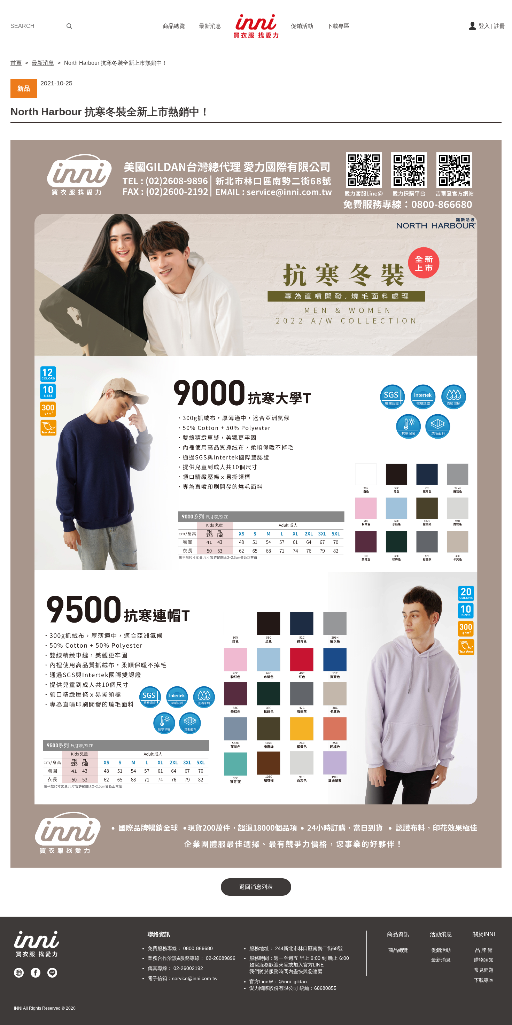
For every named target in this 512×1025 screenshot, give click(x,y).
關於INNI (484, 934)
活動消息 (441, 934)
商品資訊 (398, 934)
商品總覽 (174, 26)
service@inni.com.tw (194, 978)
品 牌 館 (483, 950)
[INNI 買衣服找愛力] (256, 26)
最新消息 (210, 26)
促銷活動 (302, 26)
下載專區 (338, 26)
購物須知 (484, 960)
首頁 (16, 63)
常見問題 (484, 970)
